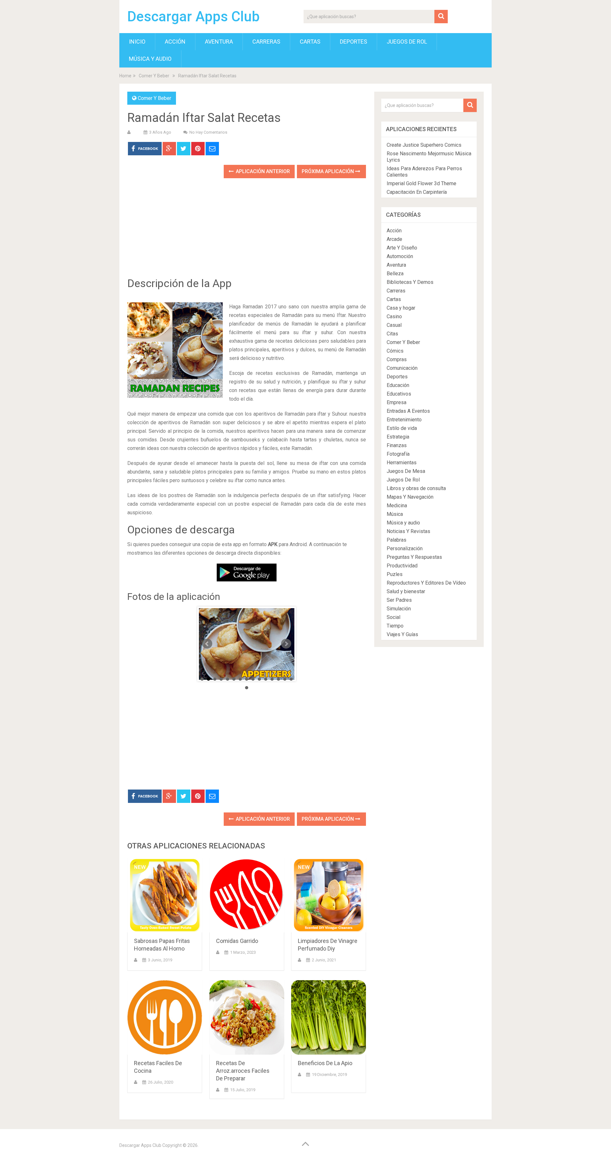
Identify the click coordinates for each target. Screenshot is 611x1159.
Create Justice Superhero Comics (424, 145)
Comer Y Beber (154, 75)
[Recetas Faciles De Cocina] (164, 1017)
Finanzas (397, 445)
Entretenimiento (404, 420)
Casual (394, 325)
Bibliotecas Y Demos (410, 282)
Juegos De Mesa (406, 471)
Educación (398, 385)
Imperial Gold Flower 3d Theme (421, 183)
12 (272, 679)
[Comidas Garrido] (246, 895)
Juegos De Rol (407, 41)
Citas (392, 334)
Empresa (396, 402)
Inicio (137, 41)
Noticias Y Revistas (408, 531)
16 (246, 687)
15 (291, 679)
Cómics (395, 351)
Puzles (395, 574)
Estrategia (398, 437)
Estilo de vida (402, 428)
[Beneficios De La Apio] (328, 1017)
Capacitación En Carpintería (417, 192)
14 (284, 679)
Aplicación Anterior (262, 171)
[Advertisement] (246, 232)
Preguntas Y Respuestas (414, 557)
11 (265, 679)
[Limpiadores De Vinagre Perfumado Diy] (328, 895)
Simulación (399, 609)
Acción (175, 41)
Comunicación (402, 368)
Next (286, 644)
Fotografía (398, 454)
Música (395, 514)
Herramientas (402, 463)
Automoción (400, 256)
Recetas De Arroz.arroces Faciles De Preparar (243, 1071)
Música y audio (150, 58)
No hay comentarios (208, 132)
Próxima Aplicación (328, 171)
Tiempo (395, 626)
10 (259, 679)
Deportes (353, 41)
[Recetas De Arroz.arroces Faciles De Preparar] (246, 1017)
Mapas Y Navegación (410, 497)
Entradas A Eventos (408, 411)
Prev (207, 644)
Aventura (219, 41)
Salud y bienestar (406, 591)
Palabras (396, 540)
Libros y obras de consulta (416, 488)
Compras (397, 359)
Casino (394, 316)
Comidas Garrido (237, 941)
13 (278, 679)
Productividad (402, 566)
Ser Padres (399, 600)
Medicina (397, 505)
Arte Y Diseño (402, 248)
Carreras (266, 41)
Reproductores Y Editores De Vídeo (426, 583)
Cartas (310, 41)
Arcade (394, 239)
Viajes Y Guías (402, 634)
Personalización (405, 548)
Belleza (395, 273)
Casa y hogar (401, 308)
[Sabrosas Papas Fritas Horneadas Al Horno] (164, 895)
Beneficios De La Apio (325, 1063)
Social (393, 617)
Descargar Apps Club (193, 17)
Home (125, 75)
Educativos (399, 394)
